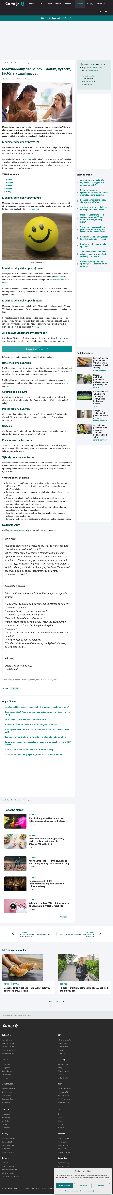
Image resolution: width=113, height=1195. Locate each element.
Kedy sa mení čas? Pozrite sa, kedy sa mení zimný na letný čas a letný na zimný (49, 862)
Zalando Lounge (63, 1071)
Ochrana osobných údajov (91, 1191)
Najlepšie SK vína (63, 1166)
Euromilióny (6, 1064)
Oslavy (9, 189)
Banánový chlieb (63, 1145)
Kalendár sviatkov (88, 76)
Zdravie (58, 4)
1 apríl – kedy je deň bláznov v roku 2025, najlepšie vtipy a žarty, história (47, 819)
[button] (106, 11)
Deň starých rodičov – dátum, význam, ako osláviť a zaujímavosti (35, 935)
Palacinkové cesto (64, 1152)
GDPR (44, 1188)
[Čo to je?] (14, 4)
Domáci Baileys (63, 1142)
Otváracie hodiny (63, 1064)
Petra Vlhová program (65, 1099)
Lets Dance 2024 (8, 1145)
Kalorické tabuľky (8, 1166)
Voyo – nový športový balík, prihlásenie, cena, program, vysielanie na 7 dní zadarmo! (93, 229)
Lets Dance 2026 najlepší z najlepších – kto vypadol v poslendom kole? (37, 707)
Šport (50, 4)
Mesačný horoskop (88, 81)
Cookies (51, 1188)
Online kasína (6, 1074)
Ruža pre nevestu (8, 1152)
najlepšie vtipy (19, 530)
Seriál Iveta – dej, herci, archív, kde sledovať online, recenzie (94, 238)
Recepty (90, 4)
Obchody (67, 4)
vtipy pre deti (33, 209)
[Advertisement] (56, 42)
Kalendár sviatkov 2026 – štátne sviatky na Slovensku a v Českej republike (49, 904)
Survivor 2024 (7, 1142)
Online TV (61, 1128)
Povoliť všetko (64, 1186)
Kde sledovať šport (64, 1089)
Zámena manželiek (9, 1138)
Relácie (60, 1121)
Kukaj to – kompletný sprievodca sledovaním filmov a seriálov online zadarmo (94, 192)
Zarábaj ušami (63, 1047)
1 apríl (29, 159)
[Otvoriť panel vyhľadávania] (101, 11)
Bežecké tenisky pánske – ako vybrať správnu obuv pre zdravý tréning (100, 363)
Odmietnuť (83, 1186)
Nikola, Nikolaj (93, 68)
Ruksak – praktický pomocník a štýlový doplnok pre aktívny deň (100, 380)
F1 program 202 (63, 1092)
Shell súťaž (61, 1054)
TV (41, 4)
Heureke (64, 341)
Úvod (4, 63)
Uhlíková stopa (7, 1095)
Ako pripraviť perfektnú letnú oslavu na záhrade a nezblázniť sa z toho (100, 431)
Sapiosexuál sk (7, 1099)
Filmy (59, 1114)
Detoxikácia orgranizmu (10, 1176)
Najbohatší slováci (8, 1089)
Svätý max (6, 1149)
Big (3, 1121)
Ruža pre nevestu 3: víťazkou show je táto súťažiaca (93, 201)
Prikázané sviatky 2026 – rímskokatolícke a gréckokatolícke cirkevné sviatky (46, 884)
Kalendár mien (7, 1040)
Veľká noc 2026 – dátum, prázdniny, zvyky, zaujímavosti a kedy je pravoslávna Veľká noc (47, 841)
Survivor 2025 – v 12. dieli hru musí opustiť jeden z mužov (31, 724)
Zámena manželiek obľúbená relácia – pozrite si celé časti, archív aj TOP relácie (93, 254)
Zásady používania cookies (73, 1191)
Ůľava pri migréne (8, 1173)
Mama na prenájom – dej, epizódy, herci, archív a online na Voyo (34, 754)
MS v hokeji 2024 (63, 1102)
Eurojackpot (6, 1068)
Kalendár (80, 4)
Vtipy (8, 192)
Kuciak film (6, 1128)
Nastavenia (101, 1186)
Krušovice (61, 1050)
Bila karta (61, 1074)
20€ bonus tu (67, 18)
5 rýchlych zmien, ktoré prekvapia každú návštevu (100, 414)
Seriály (60, 1117)
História (10, 186)
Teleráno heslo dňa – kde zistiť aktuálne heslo (25, 719)
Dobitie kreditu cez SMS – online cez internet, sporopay (30, 749)
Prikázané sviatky (8, 1047)
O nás (27, 1188)
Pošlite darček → (94, 71)
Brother (7, 1121)
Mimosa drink (62, 1149)
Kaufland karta (63, 1078)
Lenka (30, 79)
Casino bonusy (7, 1071)
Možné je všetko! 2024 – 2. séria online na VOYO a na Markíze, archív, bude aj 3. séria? (92, 218)
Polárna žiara (6, 1102)
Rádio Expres (62, 1043)
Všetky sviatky (87, 84)
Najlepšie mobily (63, 1163)
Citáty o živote (7, 1092)
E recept (5, 1163)
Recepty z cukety (64, 1138)
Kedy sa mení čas (8, 1054)
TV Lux (4, 1124)
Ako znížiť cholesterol (9, 1170)
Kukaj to (5, 1114)
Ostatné (99, 4)
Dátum (9, 180)
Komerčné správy (100, 370)
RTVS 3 (60, 1124)
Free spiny (5, 1078)
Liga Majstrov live (64, 1095)
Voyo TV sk (6, 1117)
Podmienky (35, 1188)
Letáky (60, 1068)
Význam (10, 183)
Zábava (31, 4)
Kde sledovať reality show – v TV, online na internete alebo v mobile (35, 737)
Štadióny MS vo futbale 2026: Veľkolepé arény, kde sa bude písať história (100, 398)
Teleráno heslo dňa (64, 1040)
